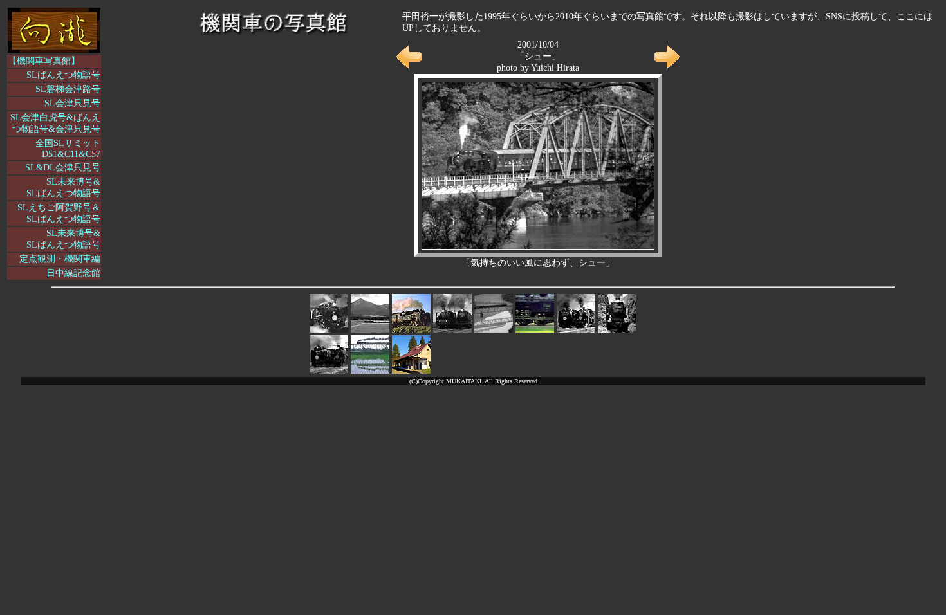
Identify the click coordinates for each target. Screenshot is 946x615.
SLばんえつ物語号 (63, 75)
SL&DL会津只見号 (62, 167)
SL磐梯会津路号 (67, 89)
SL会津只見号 (72, 103)
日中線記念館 (73, 273)
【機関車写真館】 (44, 61)
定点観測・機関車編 (59, 259)
